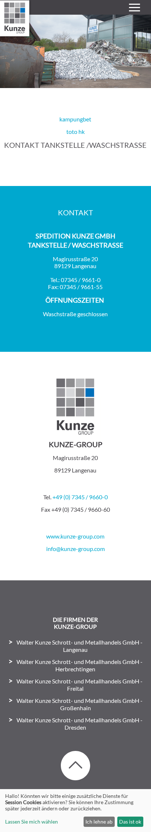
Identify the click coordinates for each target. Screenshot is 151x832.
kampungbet (75, 119)
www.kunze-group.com (75, 536)
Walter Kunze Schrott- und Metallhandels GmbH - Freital (79, 685)
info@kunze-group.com (75, 548)
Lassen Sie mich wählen (31, 821)
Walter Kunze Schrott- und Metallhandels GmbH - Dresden (79, 723)
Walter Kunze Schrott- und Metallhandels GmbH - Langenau (79, 646)
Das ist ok (130, 821)
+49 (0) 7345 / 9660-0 (80, 496)
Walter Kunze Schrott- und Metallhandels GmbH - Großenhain (79, 704)
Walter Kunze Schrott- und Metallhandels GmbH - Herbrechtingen (79, 665)
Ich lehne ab (99, 821)
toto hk (75, 131)
